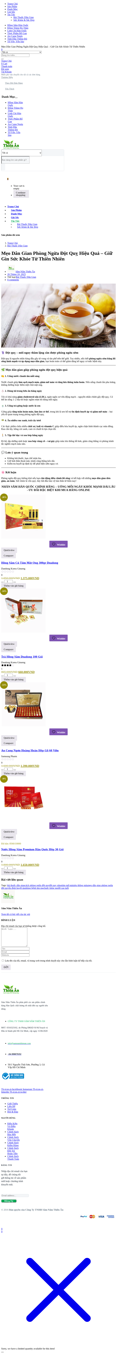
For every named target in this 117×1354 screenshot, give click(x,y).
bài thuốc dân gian (16, 885)
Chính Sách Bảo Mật (13, 1133)
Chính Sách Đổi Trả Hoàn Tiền (13, 1151)
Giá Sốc (11, 12)
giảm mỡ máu (67, 885)
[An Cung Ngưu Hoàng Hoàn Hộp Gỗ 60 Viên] (23, 725)
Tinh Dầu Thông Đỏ (17, 39)
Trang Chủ (12, 3)
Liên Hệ (11, 1106)
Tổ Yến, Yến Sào (15, 41)
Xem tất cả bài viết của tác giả (15, 914)
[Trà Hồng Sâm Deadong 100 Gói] (23, 631)
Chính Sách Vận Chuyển (13, 1138)
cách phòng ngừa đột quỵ (37, 885)
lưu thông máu (81, 885)
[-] (2, 582)
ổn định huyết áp (17, 888)
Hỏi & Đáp (12, 1111)
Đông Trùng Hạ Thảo (17, 28)
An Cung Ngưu (15, 36)
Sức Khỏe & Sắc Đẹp (23, 20)
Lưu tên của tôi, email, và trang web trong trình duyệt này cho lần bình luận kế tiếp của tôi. (48, 960)
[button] (21, 75)
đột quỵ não (55, 885)
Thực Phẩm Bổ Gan (17, 33)
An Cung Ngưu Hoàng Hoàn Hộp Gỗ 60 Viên (30, 750)
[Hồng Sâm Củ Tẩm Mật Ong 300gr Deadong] (23, 537)
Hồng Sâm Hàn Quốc (17, 25)
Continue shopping (20, 193)
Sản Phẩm (12, 6)
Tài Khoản (6, 71)
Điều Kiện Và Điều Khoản (12, 1126)
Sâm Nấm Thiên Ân (25, 271)
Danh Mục (12, 9)
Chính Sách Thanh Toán (13, 1157)
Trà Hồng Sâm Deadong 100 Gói (22, 656)
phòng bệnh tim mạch (35, 888)
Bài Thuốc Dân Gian (23, 17)
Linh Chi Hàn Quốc (17, 30)
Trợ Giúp (11, 1109)
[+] (14, 582)
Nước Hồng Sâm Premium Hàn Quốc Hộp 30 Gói (32, 849)
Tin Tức (11, 14)
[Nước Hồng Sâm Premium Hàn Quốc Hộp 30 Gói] (23, 819)
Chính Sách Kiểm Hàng (13, 1144)
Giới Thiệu (12, 1103)
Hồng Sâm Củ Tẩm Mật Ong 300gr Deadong (29, 562)
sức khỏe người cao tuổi (57, 888)
